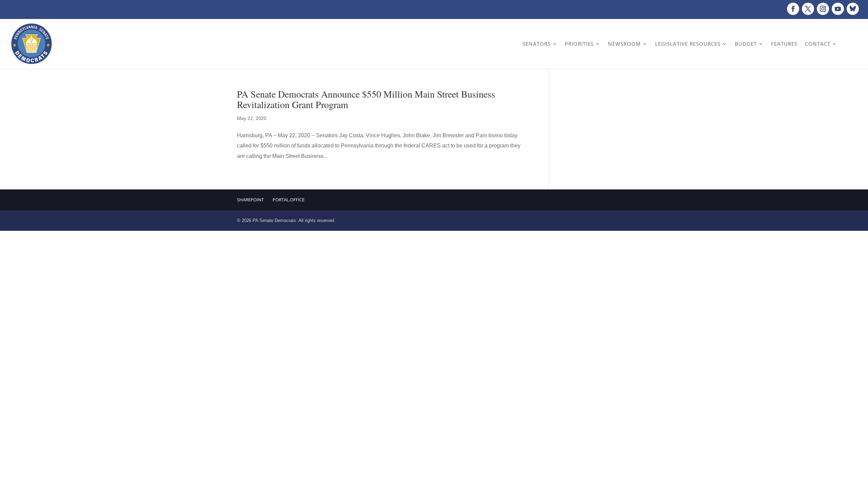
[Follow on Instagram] (823, 9)
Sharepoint (250, 200)
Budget (746, 43)
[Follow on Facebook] (793, 9)
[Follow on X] (808, 9)
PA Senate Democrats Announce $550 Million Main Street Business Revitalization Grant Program (366, 99)
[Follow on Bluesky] (853, 9)
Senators (536, 43)
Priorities (579, 43)
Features (784, 43)
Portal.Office (288, 200)
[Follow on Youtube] (838, 9)
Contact (817, 43)
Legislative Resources (688, 43)
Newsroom (624, 43)
